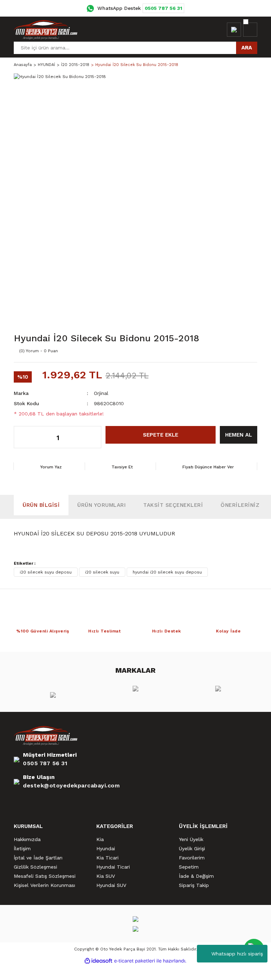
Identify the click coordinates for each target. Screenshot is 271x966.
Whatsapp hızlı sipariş (237, 953)
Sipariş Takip (194, 885)
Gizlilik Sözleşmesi (35, 867)
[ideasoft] (98, 961)
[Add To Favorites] (236, 351)
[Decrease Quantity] (23, 437)
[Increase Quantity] (92, 437)
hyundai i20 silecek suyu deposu (167, 572)
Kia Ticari (107, 857)
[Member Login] (234, 30)
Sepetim (189, 867)
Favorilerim (192, 857)
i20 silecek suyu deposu (46, 572)
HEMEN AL (238, 435)
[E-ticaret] (134, 961)
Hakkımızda (27, 839)
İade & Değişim (196, 876)
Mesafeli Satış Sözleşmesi (45, 876)
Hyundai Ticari (113, 867)
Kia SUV (105, 876)
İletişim (22, 848)
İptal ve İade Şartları (38, 857)
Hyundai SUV (111, 885)
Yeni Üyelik (191, 839)
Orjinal (101, 393)
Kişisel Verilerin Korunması (44, 885)
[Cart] (250, 30)
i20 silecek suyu (102, 572)
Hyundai (105, 848)
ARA (246, 47)
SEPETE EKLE (160, 435)
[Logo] (45, 29)
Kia (100, 839)
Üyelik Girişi (192, 848)
